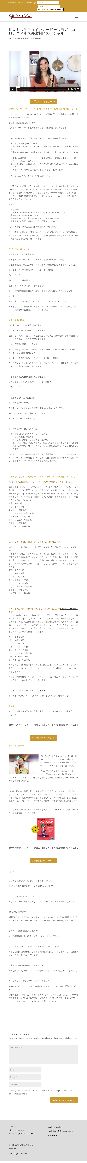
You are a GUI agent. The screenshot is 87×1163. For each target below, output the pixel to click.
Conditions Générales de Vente (60, 1131)
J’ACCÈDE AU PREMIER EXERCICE (50, 10)
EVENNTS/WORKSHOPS (16, 38)
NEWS (27, 38)
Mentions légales (55, 1127)
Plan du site (52, 1135)
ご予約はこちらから (42, 101)
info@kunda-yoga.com (24, 1133)
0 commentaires (35, 38)
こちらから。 (41, 690)
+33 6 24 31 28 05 (18, 1130)
